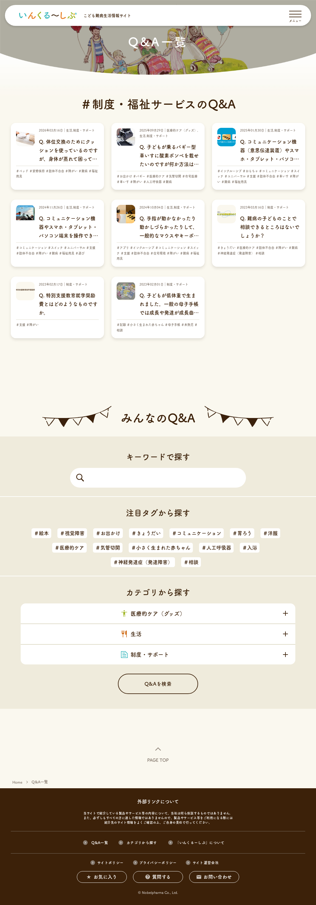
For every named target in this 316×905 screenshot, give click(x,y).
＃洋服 (270, 533)
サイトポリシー (110, 862)
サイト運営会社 (206, 862)
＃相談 (191, 562)
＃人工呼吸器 (216, 547)
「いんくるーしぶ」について (200, 842)
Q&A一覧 (99, 842)
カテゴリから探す (142, 842)
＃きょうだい (146, 533)
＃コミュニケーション (196, 533)
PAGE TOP (158, 760)
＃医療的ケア (69, 547)
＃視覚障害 (72, 533)
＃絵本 (41, 533)
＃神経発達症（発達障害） (143, 562)
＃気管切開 (107, 547)
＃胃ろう (242, 533)
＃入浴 (249, 547)
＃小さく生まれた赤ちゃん (160, 547)
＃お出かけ (108, 533)
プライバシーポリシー (158, 862)
